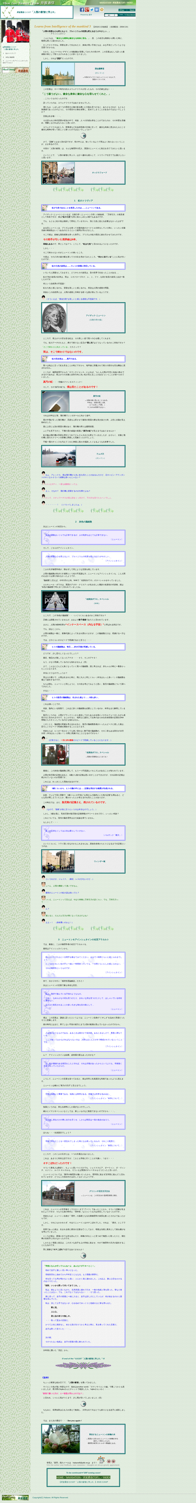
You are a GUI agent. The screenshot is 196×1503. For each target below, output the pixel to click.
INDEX (130, 2)
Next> (132, 10)
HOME (60, 1477)
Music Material (131, 14)
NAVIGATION (105, 2)
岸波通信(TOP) (119, 2)
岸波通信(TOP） (92, 1477)
